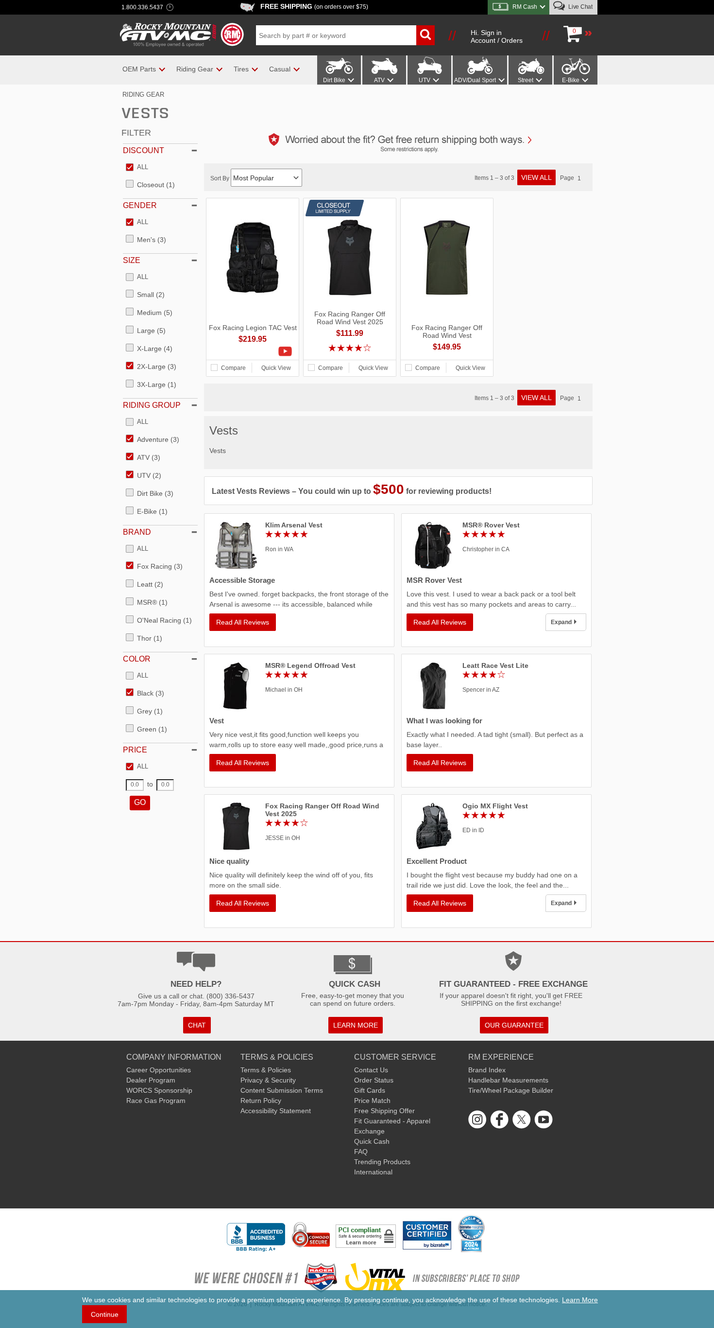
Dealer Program (150, 1080)
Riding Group (152, 405)
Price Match (372, 1100)
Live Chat (580, 6)
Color (137, 659)
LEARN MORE (355, 1025)
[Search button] (425, 35)
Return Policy (260, 1100)
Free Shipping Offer (384, 1111)
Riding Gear (143, 94)
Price (135, 750)
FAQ (361, 1151)
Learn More (580, 1300)
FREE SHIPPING (314, 6)
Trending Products (382, 1162)
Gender (140, 205)
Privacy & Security (268, 1080)
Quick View (276, 368)
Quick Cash (372, 1141)
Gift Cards (369, 1090)
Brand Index (487, 1070)
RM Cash (524, 6)
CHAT (197, 1025)
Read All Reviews (242, 622)
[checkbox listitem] (137, 167)
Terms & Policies (265, 1070)
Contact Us (371, 1070)
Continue (105, 1314)
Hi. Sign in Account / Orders (497, 36)
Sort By (220, 178)
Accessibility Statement (275, 1111)
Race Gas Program (156, 1100)
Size (131, 260)
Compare (233, 368)
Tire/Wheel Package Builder (510, 1090)
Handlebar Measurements (508, 1080)
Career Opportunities (158, 1070)
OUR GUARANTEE (514, 1025)
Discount (143, 150)
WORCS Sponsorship (159, 1090)
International (373, 1172)
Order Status (373, 1080)
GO (140, 802)
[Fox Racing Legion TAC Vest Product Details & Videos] (252, 351)
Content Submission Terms (281, 1090)
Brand (137, 532)
